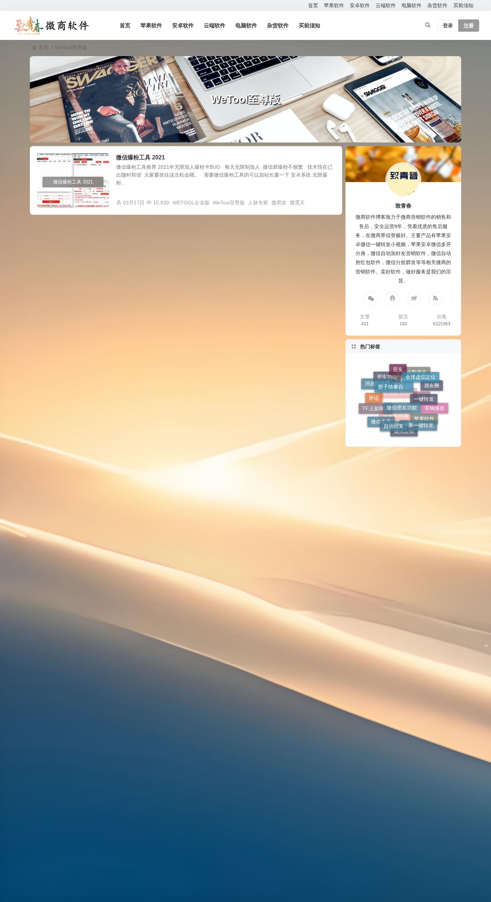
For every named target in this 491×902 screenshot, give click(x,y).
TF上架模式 (375, 395)
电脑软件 (411, 5)
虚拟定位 (404, 428)
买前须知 (463, 5)
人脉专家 (258, 202)
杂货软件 (437, 5)
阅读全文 (328, 202)
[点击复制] (392, 298)
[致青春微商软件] (51, 26)
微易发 (278, 202)
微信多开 (381, 421)
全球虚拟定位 (420, 373)
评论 (374, 408)
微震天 (297, 202)
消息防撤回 (377, 381)
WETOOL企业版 (191, 202)
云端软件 (386, 5)
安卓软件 (360, 5)
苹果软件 (334, 5)
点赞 (422, 417)
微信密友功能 (402, 382)
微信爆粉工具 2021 (140, 157)
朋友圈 (431, 394)
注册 (469, 25)
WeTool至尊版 (229, 202)
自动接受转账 (398, 418)
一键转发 (424, 381)
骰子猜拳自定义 (395, 370)
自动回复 (394, 405)
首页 (313, 5)
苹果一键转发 (418, 408)
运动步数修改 (411, 391)
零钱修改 (435, 402)
